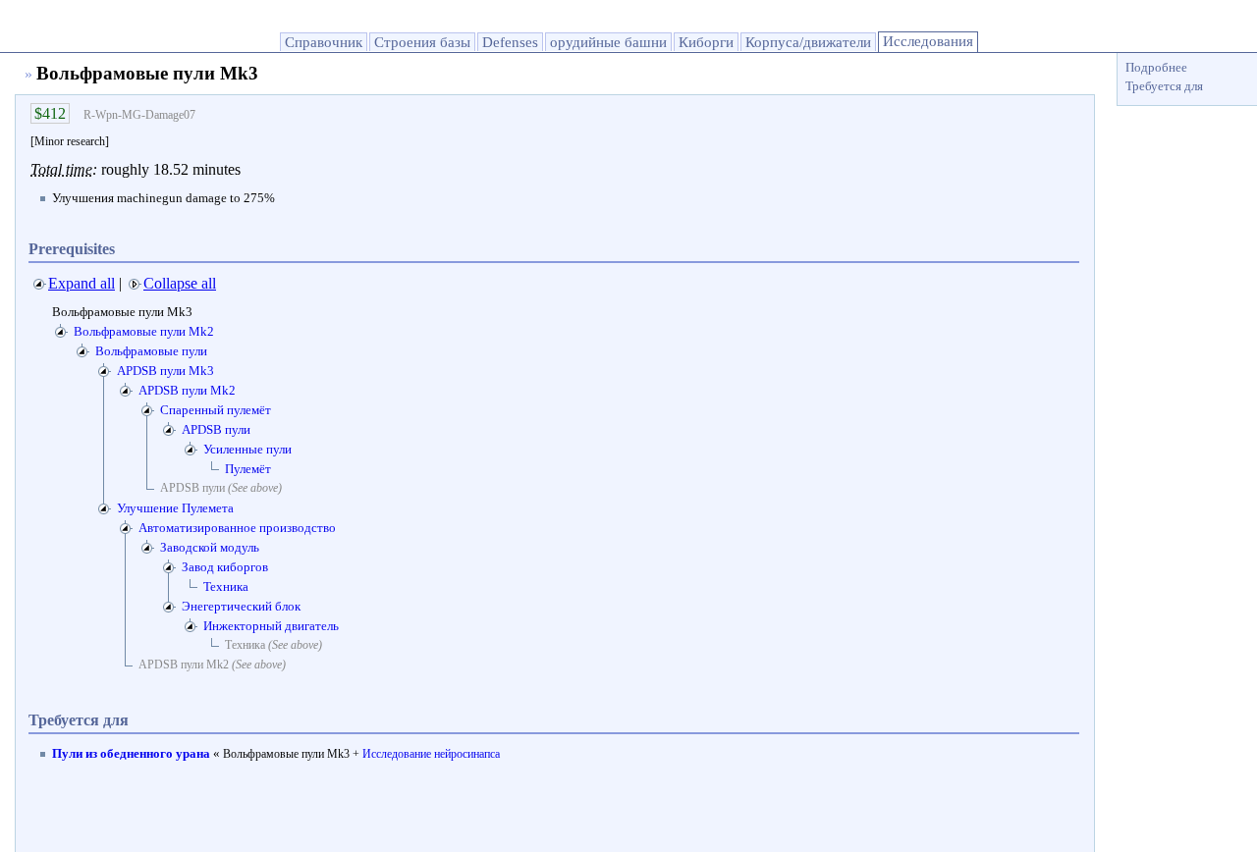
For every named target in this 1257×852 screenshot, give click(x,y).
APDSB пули (216, 429)
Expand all (81, 283)
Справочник (323, 42)
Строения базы (422, 42)
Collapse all (179, 283)
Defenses (510, 42)
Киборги (706, 42)
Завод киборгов (225, 566)
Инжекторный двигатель (271, 625)
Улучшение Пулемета (175, 508)
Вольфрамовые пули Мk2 (144, 331)
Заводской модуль (209, 547)
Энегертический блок (241, 606)
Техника (225, 586)
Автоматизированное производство (237, 527)
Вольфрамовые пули (151, 351)
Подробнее (1156, 67)
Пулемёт (248, 468)
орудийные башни (608, 42)
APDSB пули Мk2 (187, 390)
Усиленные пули (247, 449)
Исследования (928, 41)
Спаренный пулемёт (215, 409)
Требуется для (1164, 86)
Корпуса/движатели (808, 42)
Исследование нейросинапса (431, 754)
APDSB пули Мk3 (165, 370)
